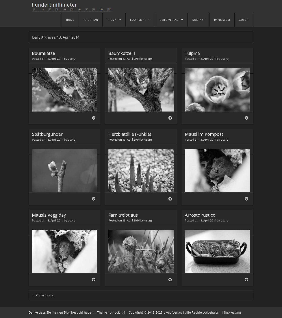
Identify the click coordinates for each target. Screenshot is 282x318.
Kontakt (198, 19)
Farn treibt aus (123, 215)
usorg (71, 59)
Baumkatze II (121, 53)
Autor (244, 19)
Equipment (138, 19)
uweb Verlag (169, 19)
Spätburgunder (47, 134)
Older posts (42, 295)
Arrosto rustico (200, 215)
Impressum (222, 19)
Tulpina (192, 53)
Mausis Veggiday (49, 215)
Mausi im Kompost (204, 134)
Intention (90, 19)
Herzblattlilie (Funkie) (129, 134)
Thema (112, 19)
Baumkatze (43, 53)
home (70, 19)
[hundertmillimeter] (74, 9)
